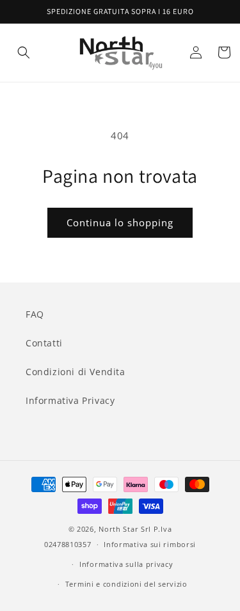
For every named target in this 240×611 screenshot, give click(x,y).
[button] (24, 52)
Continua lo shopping (120, 222)
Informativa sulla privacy (126, 564)
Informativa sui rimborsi (150, 544)
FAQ (35, 314)
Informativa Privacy (70, 400)
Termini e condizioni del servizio (126, 584)
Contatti (44, 343)
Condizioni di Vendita (75, 372)
